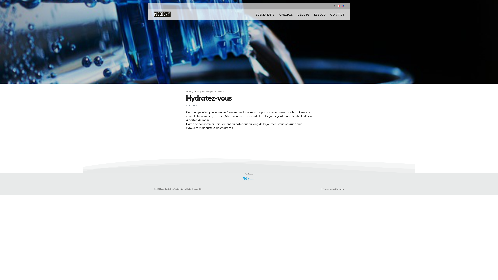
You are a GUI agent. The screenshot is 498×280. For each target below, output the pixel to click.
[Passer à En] (342, 6)
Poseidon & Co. (166, 189)
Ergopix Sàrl (197, 189)
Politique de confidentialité (332, 189)
